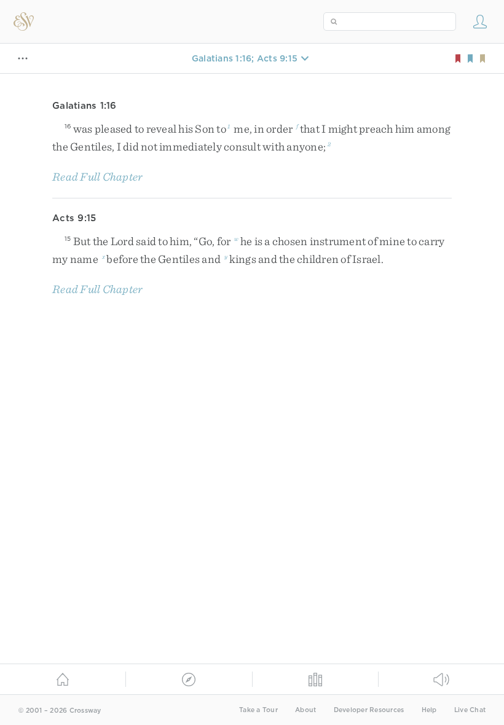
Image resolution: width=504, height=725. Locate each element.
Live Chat (470, 710)
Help (429, 710)
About (305, 710)
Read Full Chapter (97, 177)
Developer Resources (369, 710)
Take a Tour (258, 710)
